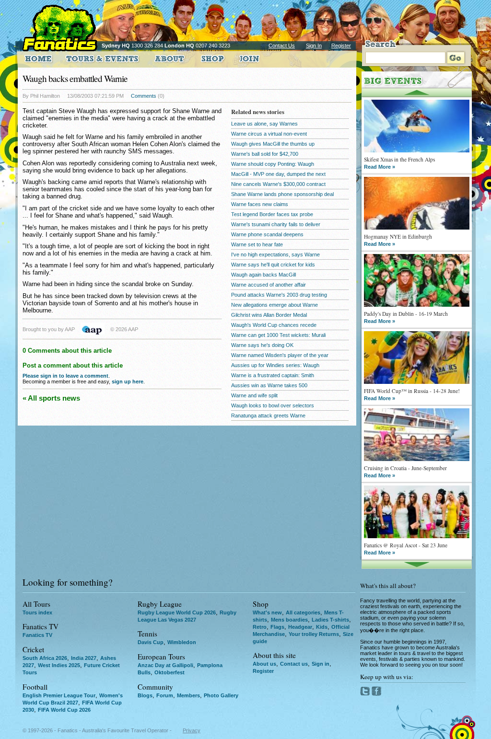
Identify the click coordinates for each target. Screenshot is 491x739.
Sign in (320, 664)
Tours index (37, 612)
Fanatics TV (37, 635)
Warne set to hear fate (257, 244)
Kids (321, 627)
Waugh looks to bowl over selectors (272, 405)
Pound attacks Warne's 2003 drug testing (279, 295)
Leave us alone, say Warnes (264, 124)
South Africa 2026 (45, 658)
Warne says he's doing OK (262, 345)
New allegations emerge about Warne (274, 305)
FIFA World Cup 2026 (64, 710)
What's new (267, 612)
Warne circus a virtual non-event (269, 134)
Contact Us (282, 45)
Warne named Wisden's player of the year (279, 355)
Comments (143, 96)
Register (341, 45)
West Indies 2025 (59, 665)
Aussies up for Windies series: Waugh (275, 365)
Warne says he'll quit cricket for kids (273, 264)
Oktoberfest (169, 672)
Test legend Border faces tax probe (272, 214)
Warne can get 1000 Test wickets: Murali (278, 335)
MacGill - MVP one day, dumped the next (278, 174)
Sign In (314, 45)
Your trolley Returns (314, 634)
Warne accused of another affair (268, 285)
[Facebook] (377, 694)
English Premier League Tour (59, 695)
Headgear (300, 627)
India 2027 (83, 658)
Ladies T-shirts (330, 620)
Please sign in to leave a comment (65, 376)
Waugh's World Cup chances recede (273, 325)
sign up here (127, 381)
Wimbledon (181, 642)
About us (264, 664)
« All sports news (51, 398)
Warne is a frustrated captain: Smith (272, 375)
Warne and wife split (254, 395)
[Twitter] (366, 694)
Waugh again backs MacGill (263, 274)
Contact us (294, 664)
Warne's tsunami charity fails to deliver (275, 224)
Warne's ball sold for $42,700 (264, 154)
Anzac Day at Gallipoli (165, 665)
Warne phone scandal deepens (267, 234)
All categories (303, 612)
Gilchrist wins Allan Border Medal (269, 315)
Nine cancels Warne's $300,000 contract (278, 184)
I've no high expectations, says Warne (275, 254)
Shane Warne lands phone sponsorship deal (282, 194)
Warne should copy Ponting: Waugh (272, 164)
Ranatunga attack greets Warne (268, 415)
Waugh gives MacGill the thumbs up (273, 144)
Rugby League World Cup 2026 (177, 612)
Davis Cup (151, 642)
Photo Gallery (221, 695)
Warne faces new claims (259, 204)
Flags (277, 627)
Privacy (191, 730)
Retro (260, 627)
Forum (164, 695)
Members (188, 695)
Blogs (145, 695)
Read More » (379, 167)
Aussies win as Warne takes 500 (269, 385)
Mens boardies (289, 620)
